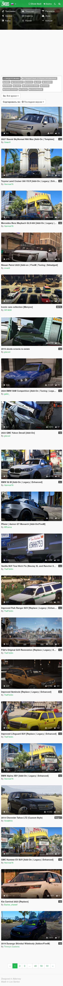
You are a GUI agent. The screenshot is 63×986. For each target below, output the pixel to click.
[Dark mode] (55, 3)
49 (35, 965)
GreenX (7, 142)
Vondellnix (8, 820)
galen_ (7, 393)
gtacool (7, 351)
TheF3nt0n (8, 569)
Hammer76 (8, 184)
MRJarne (8, 527)
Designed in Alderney (11, 978)
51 (47, 965)
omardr (7, 268)
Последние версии (23, 101)
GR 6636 (8, 310)
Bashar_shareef (10, 904)
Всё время (10, 95)
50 (41, 965)
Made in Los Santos (10, 981)
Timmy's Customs (11, 946)
